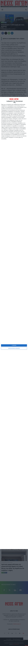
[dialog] (14, 323)
